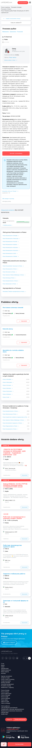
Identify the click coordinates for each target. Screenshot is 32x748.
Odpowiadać (24, 321)
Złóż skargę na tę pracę (8, 198)
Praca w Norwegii (5, 695)
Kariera (3, 665)
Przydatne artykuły (6, 685)
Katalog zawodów (5, 682)
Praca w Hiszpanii (5, 698)
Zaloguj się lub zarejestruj (7, 210)
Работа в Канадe (5, 703)
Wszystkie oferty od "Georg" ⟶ (10, 191)
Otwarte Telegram (10, 642)
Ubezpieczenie (5, 668)
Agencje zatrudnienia (6, 676)
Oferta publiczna (5, 706)
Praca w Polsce (5, 692)
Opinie (2, 666)
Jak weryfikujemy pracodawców (9, 707)
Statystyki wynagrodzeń (7, 684)
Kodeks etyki (4, 714)
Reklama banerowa (6, 670)
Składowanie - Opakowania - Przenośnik (12, 31)
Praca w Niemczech (6, 693)
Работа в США (5, 701)
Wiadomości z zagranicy (7, 687)
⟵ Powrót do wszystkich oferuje (11, 18)
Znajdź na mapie (5, 677)
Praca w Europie (5, 690)
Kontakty (3, 673)
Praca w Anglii (4, 696)
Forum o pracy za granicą (7, 679)
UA (26, 658)
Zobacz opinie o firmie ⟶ (10, 60)
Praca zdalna (4, 700)
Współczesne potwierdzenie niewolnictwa (11, 711)
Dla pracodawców (23, 2)
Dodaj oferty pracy (20, 719)
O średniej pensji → (7, 225)
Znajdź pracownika (6, 681)
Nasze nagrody (5, 671)
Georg (14, 48)
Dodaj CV (9, 719)
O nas (2, 663)
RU (24, 658)
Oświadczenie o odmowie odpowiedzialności (12, 709)
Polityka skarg (4, 712)
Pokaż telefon (12, 57)
